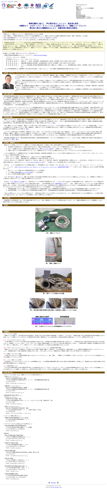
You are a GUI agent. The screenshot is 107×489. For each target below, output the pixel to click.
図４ (17, 139)
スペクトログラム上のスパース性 (35, 162)
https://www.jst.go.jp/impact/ (40, 55)
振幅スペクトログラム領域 (26, 172)
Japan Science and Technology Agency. (56, 487)
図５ (17, 177)
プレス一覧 (10, 1)
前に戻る (53, 482)
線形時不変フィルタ (60, 183)
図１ (54, 122)
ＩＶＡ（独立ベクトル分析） (17, 181)
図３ (13, 139)
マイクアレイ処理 (47, 148)
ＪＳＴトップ (3, 1)
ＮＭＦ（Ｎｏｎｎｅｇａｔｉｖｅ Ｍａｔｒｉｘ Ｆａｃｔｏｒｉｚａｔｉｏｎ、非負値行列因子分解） (42, 167)
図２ (27, 129)
